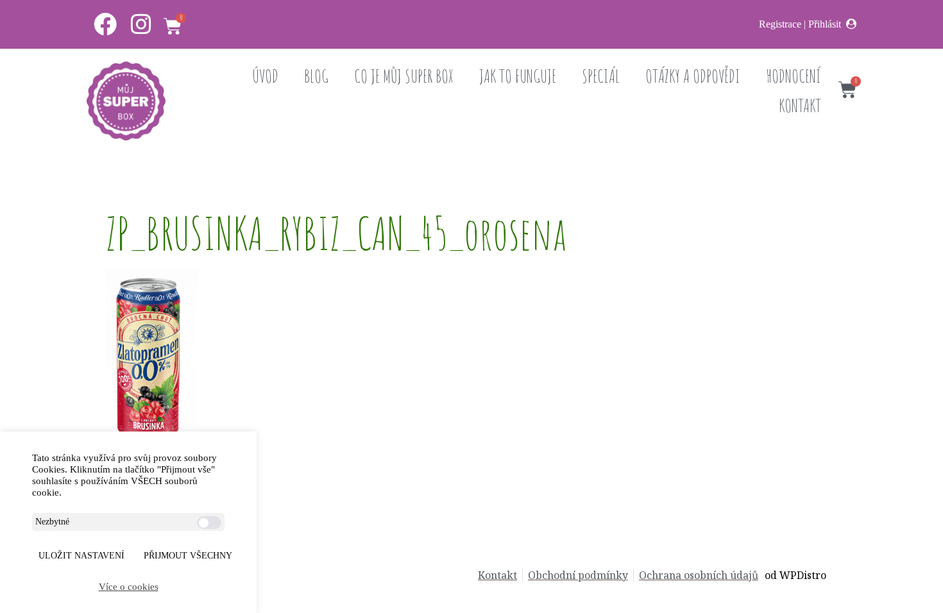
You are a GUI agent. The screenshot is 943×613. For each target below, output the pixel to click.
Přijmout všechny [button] (188, 555)
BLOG (316, 76)
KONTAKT (800, 105)
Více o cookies (128, 587)
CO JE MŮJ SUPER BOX (404, 76)
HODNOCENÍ (793, 76)
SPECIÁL (601, 76)
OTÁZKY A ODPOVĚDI (692, 76)
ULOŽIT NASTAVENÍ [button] (81, 555)
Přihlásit (824, 24)
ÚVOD (265, 76)
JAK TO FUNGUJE (517, 76)
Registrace (780, 24)
